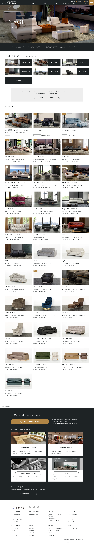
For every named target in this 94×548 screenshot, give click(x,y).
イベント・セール (15, 535)
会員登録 (73, 1)
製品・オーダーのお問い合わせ (55, 528)
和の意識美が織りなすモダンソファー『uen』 (54, 519)
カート (86, 1)
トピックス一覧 (15, 528)
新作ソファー (14, 533)
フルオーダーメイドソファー (18, 517)
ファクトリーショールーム (82, 3)
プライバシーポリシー (79, 539)
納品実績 (73, 3)
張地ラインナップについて (36, 517)
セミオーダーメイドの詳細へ (47, 97)
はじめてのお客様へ (16, 514)
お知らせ (13, 530)
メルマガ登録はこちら (23, 494)
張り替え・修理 (66, 3)
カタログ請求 (52, 535)
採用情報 (32, 535)
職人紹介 (32, 533)
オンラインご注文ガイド (73, 514)
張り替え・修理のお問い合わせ (55, 533)
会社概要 (32, 528)
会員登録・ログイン (72, 517)
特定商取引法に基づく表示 (69, 539)
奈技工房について (33, 3)
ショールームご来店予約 (54, 530)
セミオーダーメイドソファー (18, 519)
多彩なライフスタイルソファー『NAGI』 (55, 515)
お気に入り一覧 (71, 521)
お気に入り (79, 1)
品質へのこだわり (34, 514)
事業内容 (32, 530)
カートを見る (70, 519)
